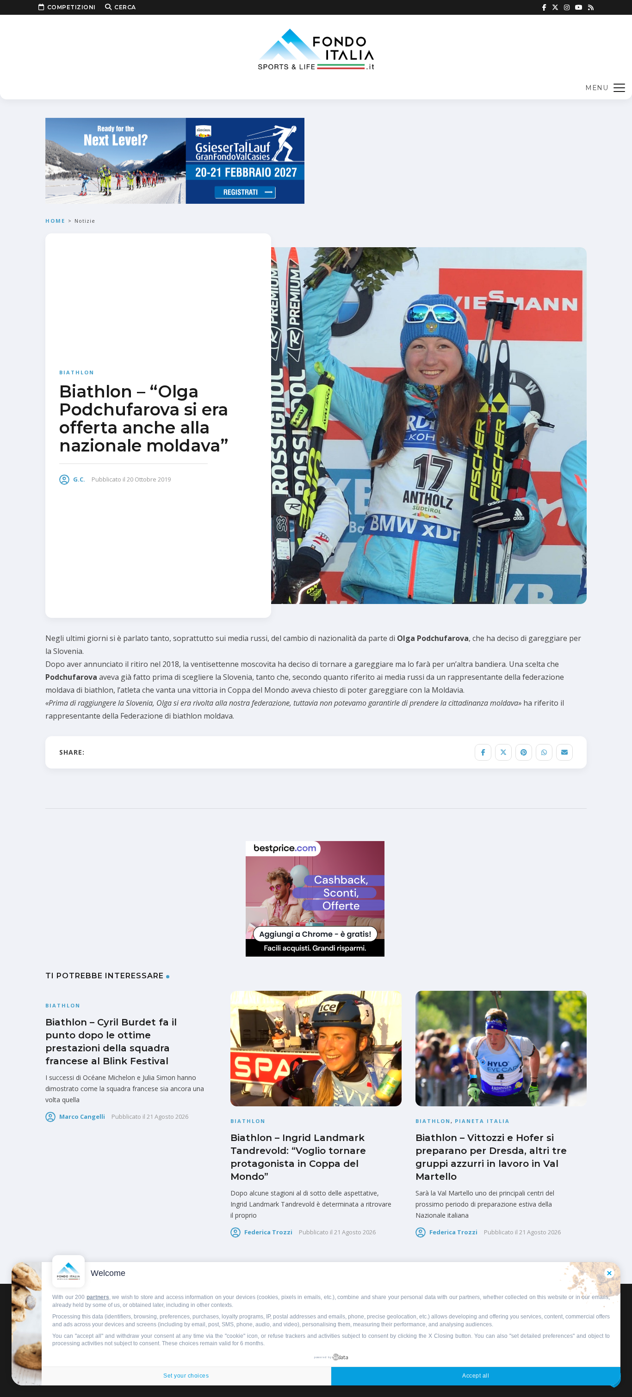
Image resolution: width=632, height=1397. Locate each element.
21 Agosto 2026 (167, 1116)
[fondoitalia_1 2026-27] (174, 160)
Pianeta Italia (482, 1120)
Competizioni (71, 7)
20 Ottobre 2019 (149, 479)
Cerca (125, 7)
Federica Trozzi (268, 1232)
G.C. (79, 479)
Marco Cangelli (82, 1116)
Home (55, 220)
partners (98, 1297)
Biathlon (76, 372)
